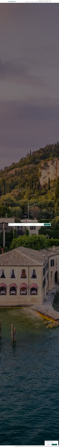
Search (47, 224)
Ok (54, 444)
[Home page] (12, 1)
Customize (48, 444)
